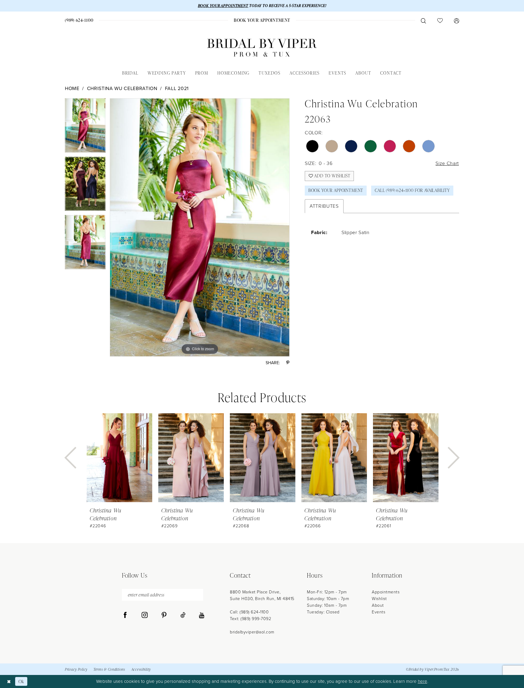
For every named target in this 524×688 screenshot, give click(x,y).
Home (72, 88)
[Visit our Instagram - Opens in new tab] (144, 615)
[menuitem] (79, 20)
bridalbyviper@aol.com (252, 632)
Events (378, 612)
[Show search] (423, 20)
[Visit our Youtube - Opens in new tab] (201, 615)
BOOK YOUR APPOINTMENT (223, 5)
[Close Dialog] (9, 681)
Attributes (324, 206)
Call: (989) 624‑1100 (249, 612)
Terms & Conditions (109, 669)
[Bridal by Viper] (262, 47)
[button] (456, 20)
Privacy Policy (76, 669)
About (378, 605)
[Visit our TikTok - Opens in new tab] (183, 615)
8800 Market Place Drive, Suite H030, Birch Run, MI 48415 (262, 595)
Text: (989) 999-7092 (250, 619)
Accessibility (141, 669)
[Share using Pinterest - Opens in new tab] (288, 362)
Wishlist (379, 599)
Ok (21, 681)
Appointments (385, 592)
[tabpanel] (85, 127)
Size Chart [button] (447, 163)
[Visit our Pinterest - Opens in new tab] (164, 615)
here (422, 681)
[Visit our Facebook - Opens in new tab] (125, 615)
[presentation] (119, 457)
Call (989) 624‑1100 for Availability (412, 190)
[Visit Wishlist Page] (440, 20)
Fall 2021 (177, 88)
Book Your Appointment (335, 190)
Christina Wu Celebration (122, 88)
